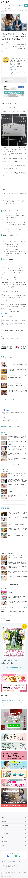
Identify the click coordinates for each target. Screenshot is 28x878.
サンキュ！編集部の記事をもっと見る (14, 330)
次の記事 (24, 344)
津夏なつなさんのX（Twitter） (8, 294)
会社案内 (3, 868)
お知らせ (12, 862)
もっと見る (14, 502)
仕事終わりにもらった (8, 81)
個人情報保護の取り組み (11, 868)
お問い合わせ (3, 861)
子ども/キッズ (5, 341)
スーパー (14, 5)
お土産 (3, 705)
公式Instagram (14, 69)
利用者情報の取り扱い (5, 862)
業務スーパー (4, 702)
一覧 (25, 607)
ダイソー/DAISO (12, 698)
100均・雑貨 (5, 833)
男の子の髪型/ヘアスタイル (7, 700)
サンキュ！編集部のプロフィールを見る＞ (17, 73)
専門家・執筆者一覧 (13, 865)
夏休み (21, 702)
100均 (9, 5)
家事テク (4, 821)
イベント (16, 702)
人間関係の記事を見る (14, 584)
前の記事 (3, 344)
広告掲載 (10, 861)
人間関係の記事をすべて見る (14, 464)
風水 (15, 700)
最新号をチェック (14, 667)
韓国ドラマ (21, 700)
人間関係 (9, 8)
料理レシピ (21, 5)
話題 (26, 5)
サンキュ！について (5, 865)
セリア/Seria (4, 698)
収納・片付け (5, 825)
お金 (3, 817)
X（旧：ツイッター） (15, 338)
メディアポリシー (20, 861)
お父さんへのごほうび (8, 78)
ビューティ (4, 5)
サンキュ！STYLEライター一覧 (7, 866)
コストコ (10, 702)
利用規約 (14, 861)
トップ (2, 8)
